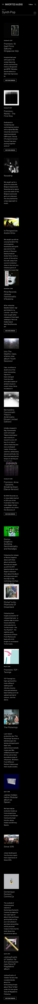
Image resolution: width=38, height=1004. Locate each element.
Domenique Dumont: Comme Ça (9, 894)
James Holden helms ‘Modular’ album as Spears (11, 798)
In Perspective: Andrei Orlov (11, 231)
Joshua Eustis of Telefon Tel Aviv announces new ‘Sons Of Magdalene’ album (11, 963)
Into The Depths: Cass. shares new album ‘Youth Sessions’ (10, 356)
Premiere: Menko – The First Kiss (9, 113)
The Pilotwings (11, 727)
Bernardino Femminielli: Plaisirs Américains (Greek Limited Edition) (11, 415)
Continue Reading (10, 80)
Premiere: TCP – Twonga (11, 670)
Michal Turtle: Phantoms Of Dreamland (10, 604)
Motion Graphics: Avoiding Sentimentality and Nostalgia (11, 544)
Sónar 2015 (9, 846)
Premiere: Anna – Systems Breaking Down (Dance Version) (11, 485)
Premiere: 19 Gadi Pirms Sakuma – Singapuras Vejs (11, 47)
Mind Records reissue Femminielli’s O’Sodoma (10, 295)
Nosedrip (8, 175)
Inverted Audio (14, 4)
